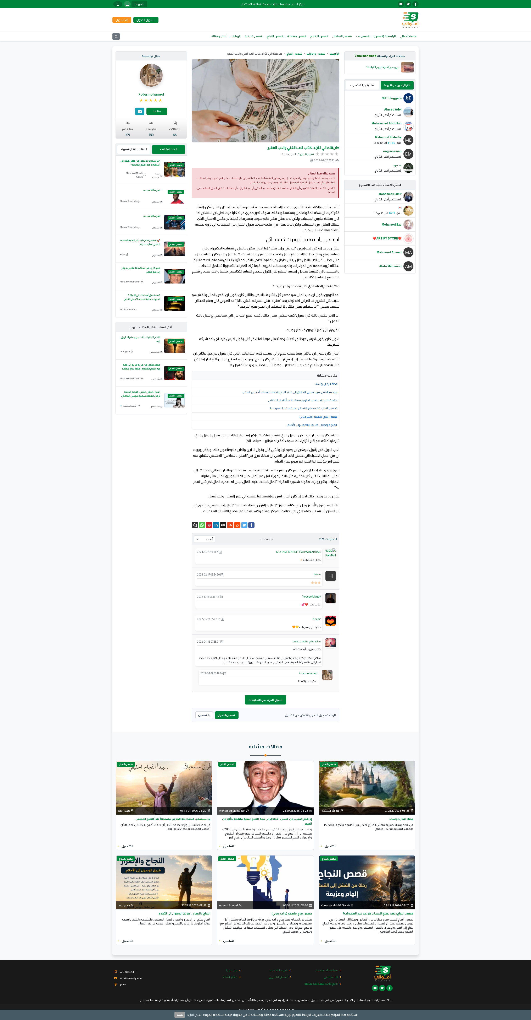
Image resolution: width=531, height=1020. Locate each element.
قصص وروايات (316, 53)
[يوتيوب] (401, 4)
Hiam (317, 574)
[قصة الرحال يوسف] (367, 787)
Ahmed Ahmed (228, 905)
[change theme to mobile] (117, 4)
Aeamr (317, 619)
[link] (151, 100)
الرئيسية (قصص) (385, 36)
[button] (195, 525)
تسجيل (202, 715)
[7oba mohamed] (327, 674)
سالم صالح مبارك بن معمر (306, 641)
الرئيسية (334, 53)
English (139, 4)
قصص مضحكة (296, 36)
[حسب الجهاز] (127, 4)
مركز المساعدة (295, 4)
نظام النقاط (230, 977)
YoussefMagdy (311, 596)
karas (122, 254)
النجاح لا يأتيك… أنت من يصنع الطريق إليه (140, 339)
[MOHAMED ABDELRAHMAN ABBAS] (325, 555)
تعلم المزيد (194, 1014)
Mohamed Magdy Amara (134, 175)
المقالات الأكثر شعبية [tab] (134, 149)
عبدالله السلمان (330, 810)
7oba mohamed (365, 56)
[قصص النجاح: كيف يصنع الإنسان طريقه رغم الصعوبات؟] (367, 882)
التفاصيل (330, 846)
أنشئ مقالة (218, 36)
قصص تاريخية (254, 36)
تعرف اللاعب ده (151, 190)
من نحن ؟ (231, 970)
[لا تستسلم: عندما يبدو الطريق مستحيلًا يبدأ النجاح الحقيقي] (164, 787)
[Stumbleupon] (230, 525)
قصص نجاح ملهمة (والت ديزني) (318, 416)
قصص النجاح (275, 36)
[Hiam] (330, 575)
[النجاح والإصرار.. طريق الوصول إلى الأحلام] (164, 882)
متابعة (157, 111)
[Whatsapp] (202, 525)
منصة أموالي (408, 36)
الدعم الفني (331, 977)
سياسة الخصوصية (274, 4)
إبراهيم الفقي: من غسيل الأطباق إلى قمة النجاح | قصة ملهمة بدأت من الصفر (290, 392)
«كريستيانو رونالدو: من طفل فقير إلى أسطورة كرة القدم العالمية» (140, 162)
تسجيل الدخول (226, 715)
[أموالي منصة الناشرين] (410, 19)
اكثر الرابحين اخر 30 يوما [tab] (397, 85)
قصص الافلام (319, 36)
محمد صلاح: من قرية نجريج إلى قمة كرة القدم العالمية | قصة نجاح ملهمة (141, 366)
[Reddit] (237, 525)
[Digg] (223, 525)
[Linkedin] (216, 525)
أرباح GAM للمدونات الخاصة (321, 983)
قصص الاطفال (342, 36)
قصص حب (362, 36)
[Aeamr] (330, 620)
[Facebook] (251, 525)
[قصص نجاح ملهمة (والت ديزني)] (265, 882)
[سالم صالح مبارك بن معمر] (330, 642)
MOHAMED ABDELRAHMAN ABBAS (298, 552)
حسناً (180, 1014)
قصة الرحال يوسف (326, 383)
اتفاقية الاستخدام (251, 4)
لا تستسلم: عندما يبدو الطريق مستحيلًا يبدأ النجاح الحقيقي (302, 400)
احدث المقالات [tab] (168, 149)
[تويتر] (408, 4)
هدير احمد (125, 351)
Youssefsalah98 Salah (335, 905)
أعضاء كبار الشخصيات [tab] (362, 85)
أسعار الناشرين (278, 977)
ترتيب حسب (266, 539)
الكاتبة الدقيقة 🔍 (128, 406)
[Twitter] (244, 525)
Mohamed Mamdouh (130, 281)
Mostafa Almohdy (128, 201)
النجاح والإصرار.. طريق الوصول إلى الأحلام (312, 424)
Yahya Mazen (127, 309)
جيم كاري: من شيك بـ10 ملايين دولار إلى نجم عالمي (140, 269)
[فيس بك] (415, 4)
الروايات (235, 36)
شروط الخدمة (278, 970)
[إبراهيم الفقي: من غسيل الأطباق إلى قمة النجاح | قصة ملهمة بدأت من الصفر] (265, 787)
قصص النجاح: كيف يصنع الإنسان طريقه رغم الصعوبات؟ (303, 408)
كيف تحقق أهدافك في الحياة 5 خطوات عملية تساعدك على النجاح (142, 297)
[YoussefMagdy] (330, 598)
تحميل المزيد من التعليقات (265, 700)
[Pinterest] (209, 525)
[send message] (139, 111)
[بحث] (116, 36)
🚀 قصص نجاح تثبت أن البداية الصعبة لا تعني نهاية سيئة (140, 242)
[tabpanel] (380, 133)
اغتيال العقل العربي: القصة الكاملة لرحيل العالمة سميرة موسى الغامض (140, 393)
